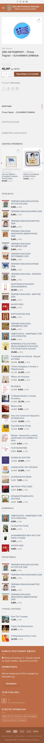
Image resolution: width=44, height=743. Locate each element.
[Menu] (3, 8)
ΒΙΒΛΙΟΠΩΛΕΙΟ (7, 736)
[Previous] (1, 168)
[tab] (22, 106)
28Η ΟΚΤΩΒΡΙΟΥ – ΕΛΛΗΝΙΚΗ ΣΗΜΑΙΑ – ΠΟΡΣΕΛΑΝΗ (10, 176)
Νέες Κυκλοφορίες (30, 716)
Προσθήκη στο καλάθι (27, 74)
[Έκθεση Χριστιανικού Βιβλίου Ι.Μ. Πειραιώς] (23, 8)
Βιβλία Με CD (7, 716)
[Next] (42, 168)
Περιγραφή (6, 106)
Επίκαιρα (18, 716)
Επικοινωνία (20, 736)
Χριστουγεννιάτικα (9, 720)
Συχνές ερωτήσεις (34, 736)
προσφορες (22, 720)
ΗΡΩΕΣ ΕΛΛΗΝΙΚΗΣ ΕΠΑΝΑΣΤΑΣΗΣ (31, 175)
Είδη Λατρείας (7, 48)
